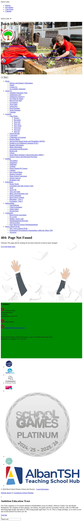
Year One (17, 122)
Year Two (17, 124)
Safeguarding (9, 203)
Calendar (8, 11)
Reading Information (17, 145)
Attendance (13, 162)
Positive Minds (15, 139)
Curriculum (13, 135)
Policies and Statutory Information (21, 83)
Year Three (17, 126)
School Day (14, 106)
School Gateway (15, 178)
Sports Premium (15, 110)
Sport (11, 188)
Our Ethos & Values (16, 99)
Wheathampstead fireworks (19, 221)
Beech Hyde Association (18, 215)
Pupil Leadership (15, 195)
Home (7, 81)
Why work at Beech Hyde (18, 228)
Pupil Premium (15, 108)
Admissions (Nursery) (17, 97)
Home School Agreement (18, 176)
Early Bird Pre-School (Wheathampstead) (24, 225)
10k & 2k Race (15, 223)
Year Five (17, 130)
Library (12, 153)
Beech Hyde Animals (17, 197)
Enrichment (9, 182)
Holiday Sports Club (17, 219)
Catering (12, 170)
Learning (8, 114)
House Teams (14, 184)
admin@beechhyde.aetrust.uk (14, 328)
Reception (17, 120)
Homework (13, 151)
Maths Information (16, 147)
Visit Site (4, 515)
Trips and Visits (15, 192)
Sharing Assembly (16, 174)
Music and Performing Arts (19, 193)
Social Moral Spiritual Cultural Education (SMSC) (27, 155)
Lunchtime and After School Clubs (21, 186)
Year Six (17, 131)
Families (8, 159)
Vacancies (13, 232)
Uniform (12, 166)
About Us (8, 91)
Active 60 (13, 190)
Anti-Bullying (14, 205)
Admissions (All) (15, 95)
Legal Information (42, 489)
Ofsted (12, 85)
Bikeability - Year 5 (16, 199)
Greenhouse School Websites (24, 493)
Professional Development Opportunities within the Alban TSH (31, 230)
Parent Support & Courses (18, 168)
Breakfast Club (15, 180)
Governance (14, 102)
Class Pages (9, 9)
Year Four (17, 128)
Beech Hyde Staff (16, 100)
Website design (6, 493)
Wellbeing (13, 164)
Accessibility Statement (17, 89)
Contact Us (13, 87)
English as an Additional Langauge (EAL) (24, 143)
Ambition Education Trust (18, 93)
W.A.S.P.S (13, 217)
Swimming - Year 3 (16, 201)
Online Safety (14, 209)
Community (9, 213)
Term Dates (13, 104)
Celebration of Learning (18, 137)
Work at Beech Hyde (12, 226)
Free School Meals (16, 172)
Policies (7, 5)
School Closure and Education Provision (23, 157)
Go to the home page (8, 246)
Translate (21, 71)
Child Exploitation (16, 207)
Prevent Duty (14, 211)
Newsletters (9, 7)
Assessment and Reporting (19, 149)
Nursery (16, 118)
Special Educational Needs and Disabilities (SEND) (27, 141)
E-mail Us (54, 51)
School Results (15, 133)
